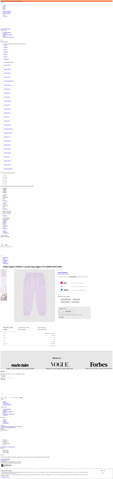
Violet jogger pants (76, 299)
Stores (9, 28)
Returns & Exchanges (7, 34)
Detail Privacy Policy (5, 477)
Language (3, 41)
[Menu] (1, 3)
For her (3, 375)
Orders (4, 419)
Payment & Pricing (7, 32)
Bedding (5, 222)
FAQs (4, 35)
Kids (4, 7)
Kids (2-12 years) (6, 12)
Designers (5, 16)
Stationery (5, 220)
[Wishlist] (5, 179)
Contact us (5, 232)
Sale (4, 14)
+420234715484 (4, 28)
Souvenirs (5, 226)
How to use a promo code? (8, 37)
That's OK (103, 470)
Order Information (18, 426)
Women (4, 5)
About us (5, 402)
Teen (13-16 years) (7, 13)
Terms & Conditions (7, 404)
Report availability (73, 276)
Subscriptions (6, 423)
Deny (103, 473)
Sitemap (2, 428)
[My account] (5, 176)
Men (4, 6)
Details (4, 420)
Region (6, 41)
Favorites (5, 421)
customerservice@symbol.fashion (7, 426)
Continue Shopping (11, 446)
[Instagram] (4, 242)
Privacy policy (6, 403)
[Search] (3, 3)
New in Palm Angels (75, 301)
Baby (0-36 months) (7, 11)
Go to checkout (4, 446)
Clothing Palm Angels (65, 301)
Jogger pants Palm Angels (66, 299)
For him (3, 376)
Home (4, 9)
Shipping (5, 33)
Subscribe (3, 379)
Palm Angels (63, 272)
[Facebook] (4, 240)
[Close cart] (1, 431)
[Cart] (5, 182)
